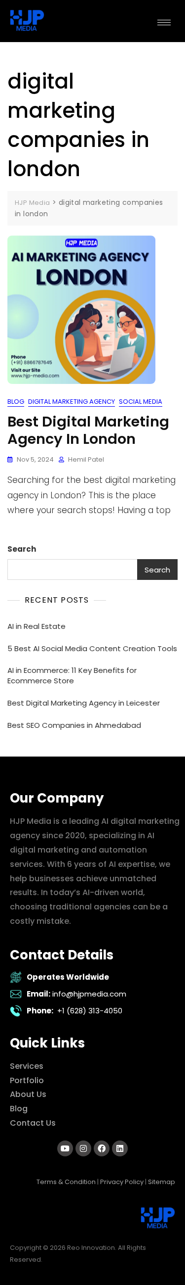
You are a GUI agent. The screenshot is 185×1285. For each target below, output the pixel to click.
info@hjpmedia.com (89, 994)
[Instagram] (83, 1148)
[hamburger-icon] (164, 22)
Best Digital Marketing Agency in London (88, 430)
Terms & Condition (66, 1182)
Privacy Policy (122, 1182)
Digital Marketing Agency (71, 401)
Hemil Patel (86, 459)
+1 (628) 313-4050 (89, 1010)
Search (21, 549)
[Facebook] (102, 1148)
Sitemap (161, 1182)
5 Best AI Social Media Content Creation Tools (92, 648)
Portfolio (27, 1080)
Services (26, 1066)
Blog (15, 401)
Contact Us (33, 1123)
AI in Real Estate (36, 626)
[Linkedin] (120, 1148)
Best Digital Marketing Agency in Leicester (83, 703)
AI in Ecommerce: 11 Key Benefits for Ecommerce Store (72, 675)
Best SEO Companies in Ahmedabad (74, 725)
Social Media (140, 401)
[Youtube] (65, 1148)
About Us (28, 1094)
